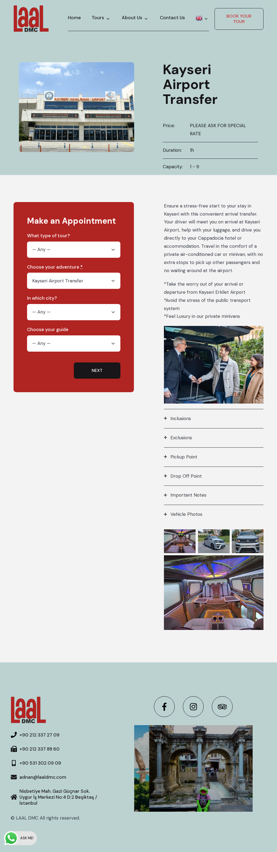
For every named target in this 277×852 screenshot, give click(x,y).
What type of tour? (48, 236)
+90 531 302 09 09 (40, 763)
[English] (202, 18)
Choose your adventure (55, 267)
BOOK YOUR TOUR (239, 18)
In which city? (42, 298)
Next (97, 370)
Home (74, 18)
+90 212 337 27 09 (39, 735)
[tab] (213, 418)
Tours (98, 18)
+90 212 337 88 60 (39, 749)
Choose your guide (47, 329)
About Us (132, 18)
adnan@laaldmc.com (42, 777)
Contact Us (172, 18)
